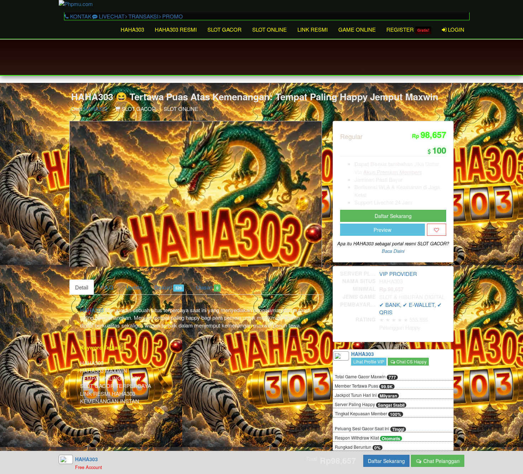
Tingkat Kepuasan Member (368, 413)
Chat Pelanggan (441, 460)
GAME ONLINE (357, 29)
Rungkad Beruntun (358, 447)
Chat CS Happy (411, 361)
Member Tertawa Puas (364, 386)
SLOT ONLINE (269, 29)
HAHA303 (132, 29)
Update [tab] (134, 287)
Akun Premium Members (392, 172)
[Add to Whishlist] (436, 230)
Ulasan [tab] (207, 287)
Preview (382, 229)
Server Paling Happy (370, 404)
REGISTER (407, 29)
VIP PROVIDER (398, 273)
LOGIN (455, 29)
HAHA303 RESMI (176, 29)
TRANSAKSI (142, 16)
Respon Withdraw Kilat (367, 438)
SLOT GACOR (224, 29)
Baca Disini (393, 251)
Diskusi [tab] (168, 287)
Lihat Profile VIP (368, 361)
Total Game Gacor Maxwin (365, 376)
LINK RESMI (312, 29)
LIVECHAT (111, 16)
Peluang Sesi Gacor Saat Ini (369, 428)
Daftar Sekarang (393, 215)
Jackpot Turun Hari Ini (366, 395)
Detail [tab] (81, 287)
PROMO (172, 16)
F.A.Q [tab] (106, 287)
